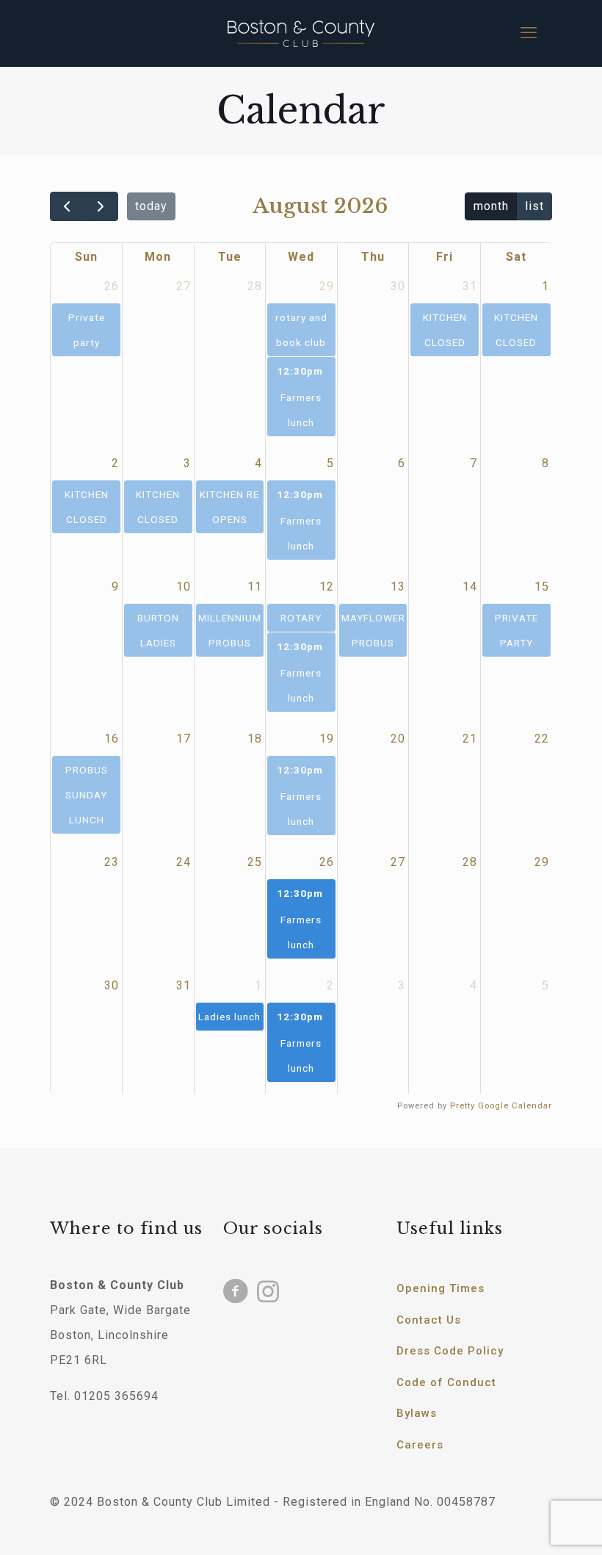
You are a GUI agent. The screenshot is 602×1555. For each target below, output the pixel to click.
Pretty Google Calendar (501, 1106)
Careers (419, 1444)
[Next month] (101, 206)
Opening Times (440, 1288)
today (151, 206)
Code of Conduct (446, 1382)
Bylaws (416, 1413)
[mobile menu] (528, 33)
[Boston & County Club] (301, 33)
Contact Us (428, 1320)
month (491, 206)
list (534, 206)
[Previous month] (67, 206)
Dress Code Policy (450, 1350)
